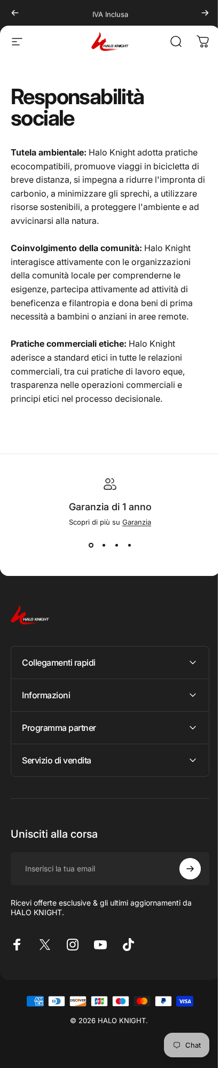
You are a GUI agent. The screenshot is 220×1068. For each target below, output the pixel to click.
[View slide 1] (90, 545)
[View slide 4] (129, 545)
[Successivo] (205, 13)
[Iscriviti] (182, 868)
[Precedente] (15, 13)
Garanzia (136, 522)
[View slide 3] (116, 545)
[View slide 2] (103, 545)
